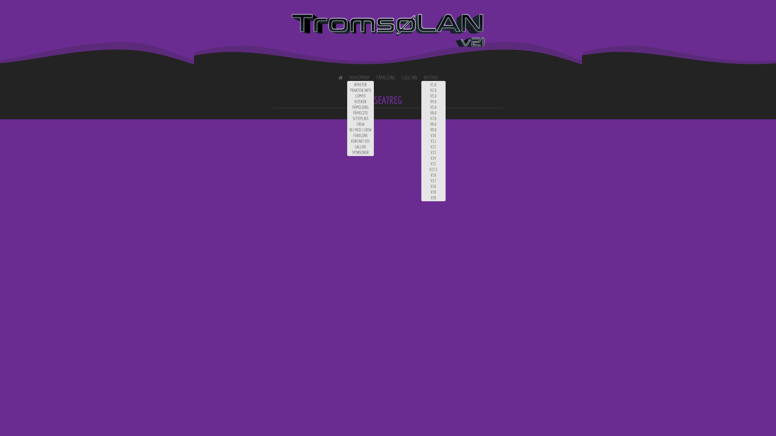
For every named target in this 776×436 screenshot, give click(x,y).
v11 (433, 141)
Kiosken (360, 101)
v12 (433, 146)
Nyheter (360, 84)
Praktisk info (360, 90)
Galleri (360, 146)
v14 (433, 158)
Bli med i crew (360, 129)
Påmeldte (360, 112)
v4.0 (433, 101)
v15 (433, 163)
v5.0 (433, 107)
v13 (433, 152)
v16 (433, 175)
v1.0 (433, 84)
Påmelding (360, 107)
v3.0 (433, 95)
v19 (433, 192)
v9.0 (433, 129)
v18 (433, 186)
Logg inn (409, 77)
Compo (360, 95)
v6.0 (433, 112)
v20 (433, 197)
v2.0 (433, 90)
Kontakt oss (360, 141)
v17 (433, 180)
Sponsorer (360, 152)
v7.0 (433, 118)
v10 (433, 135)
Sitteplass (360, 118)
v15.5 (433, 169)
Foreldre (360, 135)
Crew (360, 124)
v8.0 (433, 124)
